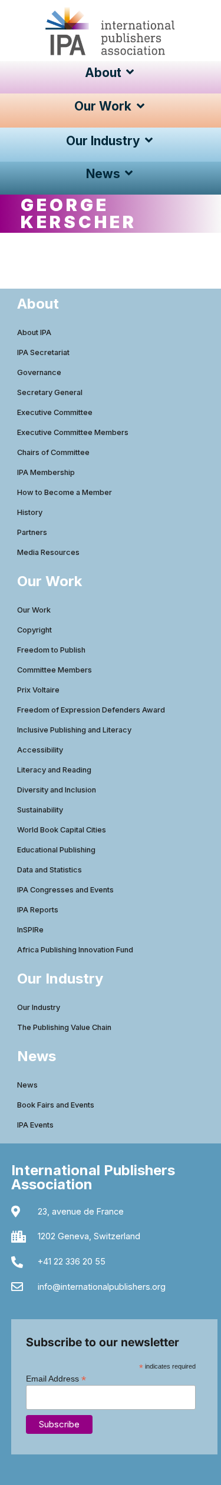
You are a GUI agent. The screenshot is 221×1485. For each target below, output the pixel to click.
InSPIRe (30, 929)
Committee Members (54, 669)
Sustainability (40, 809)
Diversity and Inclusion (56, 789)
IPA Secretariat (43, 352)
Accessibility (40, 749)
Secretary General (50, 392)
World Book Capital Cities (61, 829)
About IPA (34, 332)
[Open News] (129, 174)
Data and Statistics (49, 869)
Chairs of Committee (53, 452)
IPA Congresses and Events (65, 889)
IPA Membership (46, 472)
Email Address (56, 1378)
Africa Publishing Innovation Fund (75, 949)
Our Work (34, 610)
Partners (32, 532)
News (27, 1085)
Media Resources (48, 552)
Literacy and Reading (54, 769)
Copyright (34, 630)
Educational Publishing (56, 849)
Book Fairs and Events (55, 1105)
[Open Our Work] (140, 106)
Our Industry (38, 1007)
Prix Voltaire (38, 689)
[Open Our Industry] (149, 141)
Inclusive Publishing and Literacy (74, 729)
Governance (39, 372)
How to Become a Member (64, 492)
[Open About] (130, 72)
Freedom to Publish (51, 649)
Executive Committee (55, 412)
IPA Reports (37, 909)
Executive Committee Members (72, 432)
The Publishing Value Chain (64, 1027)
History (29, 512)
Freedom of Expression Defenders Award (91, 709)
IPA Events (35, 1125)
